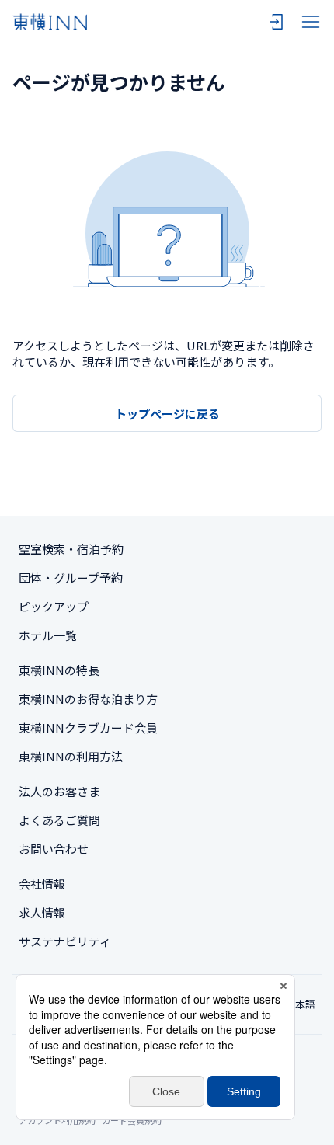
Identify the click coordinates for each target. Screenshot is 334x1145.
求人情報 (42, 912)
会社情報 (42, 883)
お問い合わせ (54, 848)
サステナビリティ (65, 941)
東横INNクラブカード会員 (88, 727)
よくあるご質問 (59, 820)
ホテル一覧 (48, 635)
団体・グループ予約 (71, 577)
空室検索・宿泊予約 (71, 549)
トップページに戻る (167, 413)
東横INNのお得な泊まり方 (88, 699)
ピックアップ (54, 606)
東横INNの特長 (59, 670)
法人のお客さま (59, 791)
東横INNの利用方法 (71, 756)
